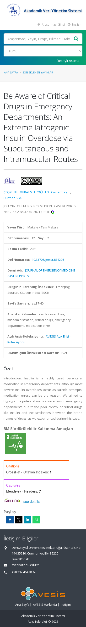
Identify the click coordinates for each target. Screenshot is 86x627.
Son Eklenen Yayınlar (37, 72)
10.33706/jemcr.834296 (48, 259)
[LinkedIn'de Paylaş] (27, 519)
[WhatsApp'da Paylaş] (36, 519)
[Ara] (76, 38)
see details (31, 501)
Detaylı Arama (67, 60)
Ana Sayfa (11, 72)
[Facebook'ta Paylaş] (10, 519)
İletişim (66, 605)
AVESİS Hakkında (45, 605)
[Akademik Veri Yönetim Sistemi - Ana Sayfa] (14, 11)
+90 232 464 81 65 (24, 572)
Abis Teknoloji (38, 622)
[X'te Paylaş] (18, 519)
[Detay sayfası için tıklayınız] (15, 443)
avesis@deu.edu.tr (25, 565)
